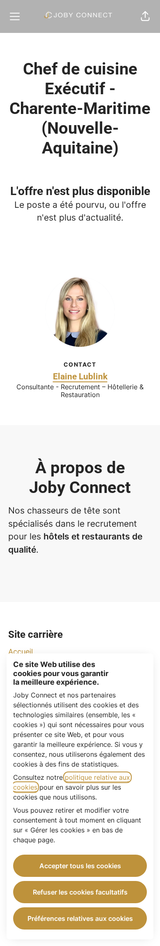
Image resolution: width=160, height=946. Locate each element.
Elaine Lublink (80, 376)
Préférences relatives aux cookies (80, 918)
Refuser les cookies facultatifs (80, 892)
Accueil (20, 651)
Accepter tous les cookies (80, 866)
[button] (145, 16)
